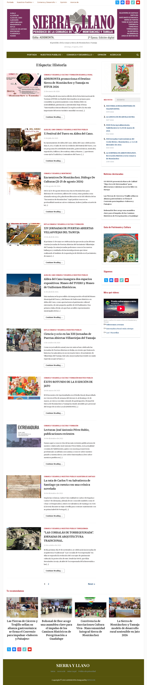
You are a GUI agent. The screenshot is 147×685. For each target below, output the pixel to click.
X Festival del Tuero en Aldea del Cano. (68, 133)
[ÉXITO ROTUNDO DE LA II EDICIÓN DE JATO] (24, 388)
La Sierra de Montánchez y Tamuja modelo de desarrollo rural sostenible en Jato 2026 (125, 628)
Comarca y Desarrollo (46, 2)
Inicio (53, 671)
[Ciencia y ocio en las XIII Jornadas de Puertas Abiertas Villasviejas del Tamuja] (24, 340)
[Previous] (11, 612)
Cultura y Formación (70, 75)
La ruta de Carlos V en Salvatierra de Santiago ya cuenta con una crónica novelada (67, 484)
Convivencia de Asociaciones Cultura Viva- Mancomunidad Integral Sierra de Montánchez (90, 628)
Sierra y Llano (73, 665)
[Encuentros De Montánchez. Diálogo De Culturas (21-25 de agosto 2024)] (24, 183)
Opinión (63, 2)
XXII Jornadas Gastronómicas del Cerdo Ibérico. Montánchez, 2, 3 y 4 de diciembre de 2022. (121, 142)
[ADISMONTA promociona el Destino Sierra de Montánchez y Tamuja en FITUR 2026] (24, 85)
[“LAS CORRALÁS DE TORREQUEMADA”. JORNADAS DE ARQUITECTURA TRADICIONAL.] (24, 538)
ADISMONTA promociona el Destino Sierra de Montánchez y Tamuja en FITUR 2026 (67, 82)
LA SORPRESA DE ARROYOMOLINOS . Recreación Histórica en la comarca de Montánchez (121, 156)
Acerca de (74, 2)
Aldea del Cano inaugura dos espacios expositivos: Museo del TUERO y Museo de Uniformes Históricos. (69, 283)
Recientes (121, 100)
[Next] (136, 612)
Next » (91, 584)
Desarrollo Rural (86, 75)
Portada (10, 2)
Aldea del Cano (49, 130)
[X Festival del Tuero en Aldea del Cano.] (24, 140)
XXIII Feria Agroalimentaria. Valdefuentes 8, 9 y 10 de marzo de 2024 (120, 128)
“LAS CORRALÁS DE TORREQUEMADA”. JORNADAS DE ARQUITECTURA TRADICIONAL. (69, 536)
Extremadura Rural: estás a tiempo (119, 329)
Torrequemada (82, 528)
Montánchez (67, 173)
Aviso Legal (71, 671)
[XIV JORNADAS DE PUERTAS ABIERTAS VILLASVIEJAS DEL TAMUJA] (24, 234)
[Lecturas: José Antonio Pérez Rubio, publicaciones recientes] (24, 436)
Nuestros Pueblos (24, 2)
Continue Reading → (54, 117)
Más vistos (108, 100)
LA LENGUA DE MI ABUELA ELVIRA (120, 117)
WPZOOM (91, 680)
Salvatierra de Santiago (85, 476)
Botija (46, 224)
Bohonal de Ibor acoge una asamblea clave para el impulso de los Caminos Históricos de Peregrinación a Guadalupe (121, 213)
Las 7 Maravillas (112, 333)
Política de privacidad (87, 671)
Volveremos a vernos (115, 325)
